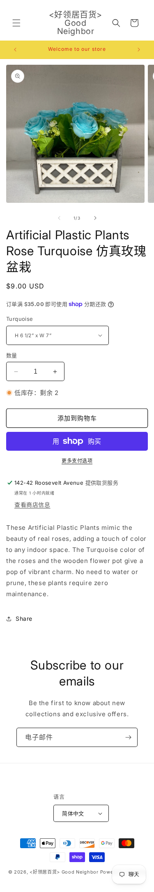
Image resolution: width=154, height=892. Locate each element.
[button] (16, 23)
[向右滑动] (95, 218)
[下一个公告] (139, 50)
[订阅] (128, 737)
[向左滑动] (59, 218)
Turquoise (19, 318)
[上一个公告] (15, 50)
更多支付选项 (77, 461)
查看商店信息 (32, 504)
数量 (11, 355)
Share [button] (24, 618)
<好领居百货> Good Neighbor (64, 872)
